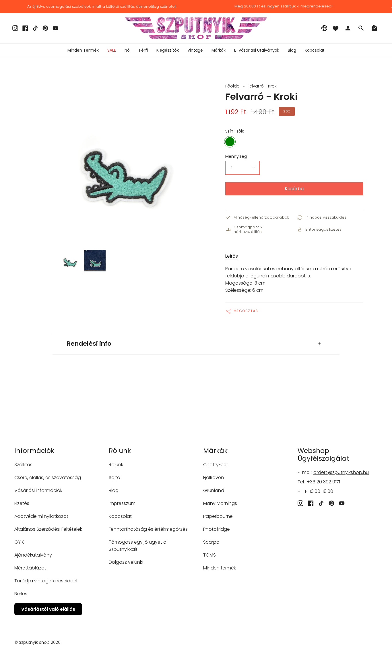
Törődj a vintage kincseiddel (45, 580)
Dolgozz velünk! (126, 562)
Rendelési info (89, 343)
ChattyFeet (215, 464)
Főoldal (232, 86)
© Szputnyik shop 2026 (37, 642)
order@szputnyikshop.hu (341, 472)
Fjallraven (213, 477)
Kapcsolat (120, 516)
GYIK (19, 542)
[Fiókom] (347, 28)
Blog (114, 490)
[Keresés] (361, 28)
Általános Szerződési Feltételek (48, 529)
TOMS (209, 555)
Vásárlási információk (38, 490)
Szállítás (23, 464)
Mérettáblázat (30, 568)
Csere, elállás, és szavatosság (47, 477)
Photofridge (216, 529)
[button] (127, 50)
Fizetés (21, 503)
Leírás (231, 256)
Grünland (213, 490)
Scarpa (211, 542)
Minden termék (219, 568)
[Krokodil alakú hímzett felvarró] (70, 260)
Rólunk (116, 464)
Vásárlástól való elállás (48, 609)
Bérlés (20, 593)
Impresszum (122, 503)
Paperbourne (218, 516)
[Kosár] (374, 28)
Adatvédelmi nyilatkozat (41, 516)
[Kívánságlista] (335, 28)
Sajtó (114, 477)
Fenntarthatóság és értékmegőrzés (148, 529)
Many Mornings (220, 503)
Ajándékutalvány (33, 555)
